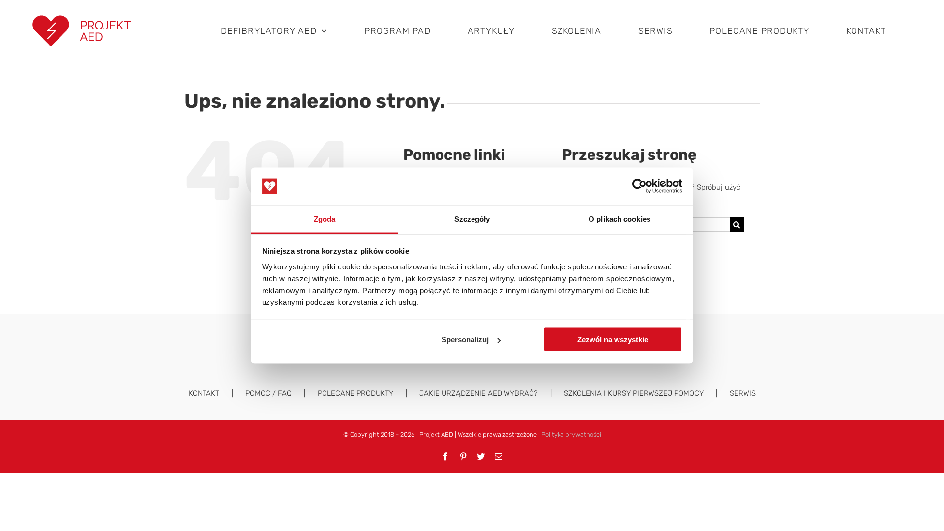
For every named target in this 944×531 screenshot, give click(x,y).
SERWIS (743, 393)
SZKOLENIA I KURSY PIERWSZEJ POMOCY (634, 393)
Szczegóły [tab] (472, 218)
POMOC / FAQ (268, 393)
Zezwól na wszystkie (612, 339)
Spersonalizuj (465, 339)
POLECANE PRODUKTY (355, 393)
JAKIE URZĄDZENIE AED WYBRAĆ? (478, 393)
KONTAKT (204, 393)
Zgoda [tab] (325, 218)
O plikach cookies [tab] (619, 218)
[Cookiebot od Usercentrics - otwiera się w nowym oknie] (639, 186)
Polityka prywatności (571, 434)
